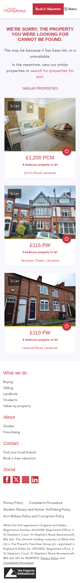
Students (10, 400)
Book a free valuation (19, 458)
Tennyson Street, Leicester (40, 260)
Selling (8, 388)
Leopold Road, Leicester (40, 348)
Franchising (11, 432)
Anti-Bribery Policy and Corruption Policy (34, 516)
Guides (8, 426)
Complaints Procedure (45, 503)
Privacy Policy (13, 503)
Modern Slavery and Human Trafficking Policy (36, 509)
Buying (8, 382)
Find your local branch (19, 452)
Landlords (10, 394)
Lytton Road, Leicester (40, 173)
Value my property (17, 406)
